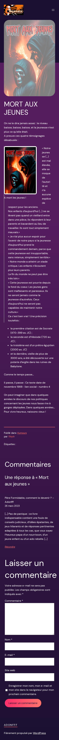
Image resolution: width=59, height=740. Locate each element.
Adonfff (10, 725)
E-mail (10, 655)
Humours (22, 433)
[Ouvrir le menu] (53, 10)
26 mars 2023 (12, 505)
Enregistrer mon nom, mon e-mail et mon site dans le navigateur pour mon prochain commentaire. (31, 690)
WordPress (39, 733)
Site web (10, 670)
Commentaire (14, 600)
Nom (8, 639)
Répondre (10, 546)
